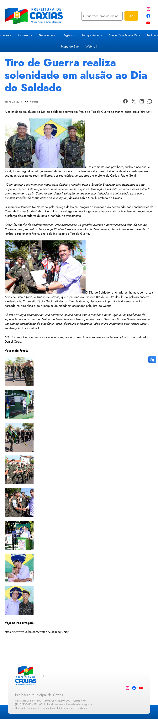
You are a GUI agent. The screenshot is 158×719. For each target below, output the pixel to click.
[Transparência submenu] (101, 35)
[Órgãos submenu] (74, 35)
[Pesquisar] (131, 16)
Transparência (90, 35)
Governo (23, 35)
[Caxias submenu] (11, 35)
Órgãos (67, 35)
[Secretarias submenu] (55, 35)
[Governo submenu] (31, 35)
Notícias (34, 101)
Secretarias (46, 35)
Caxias (4, 35)
